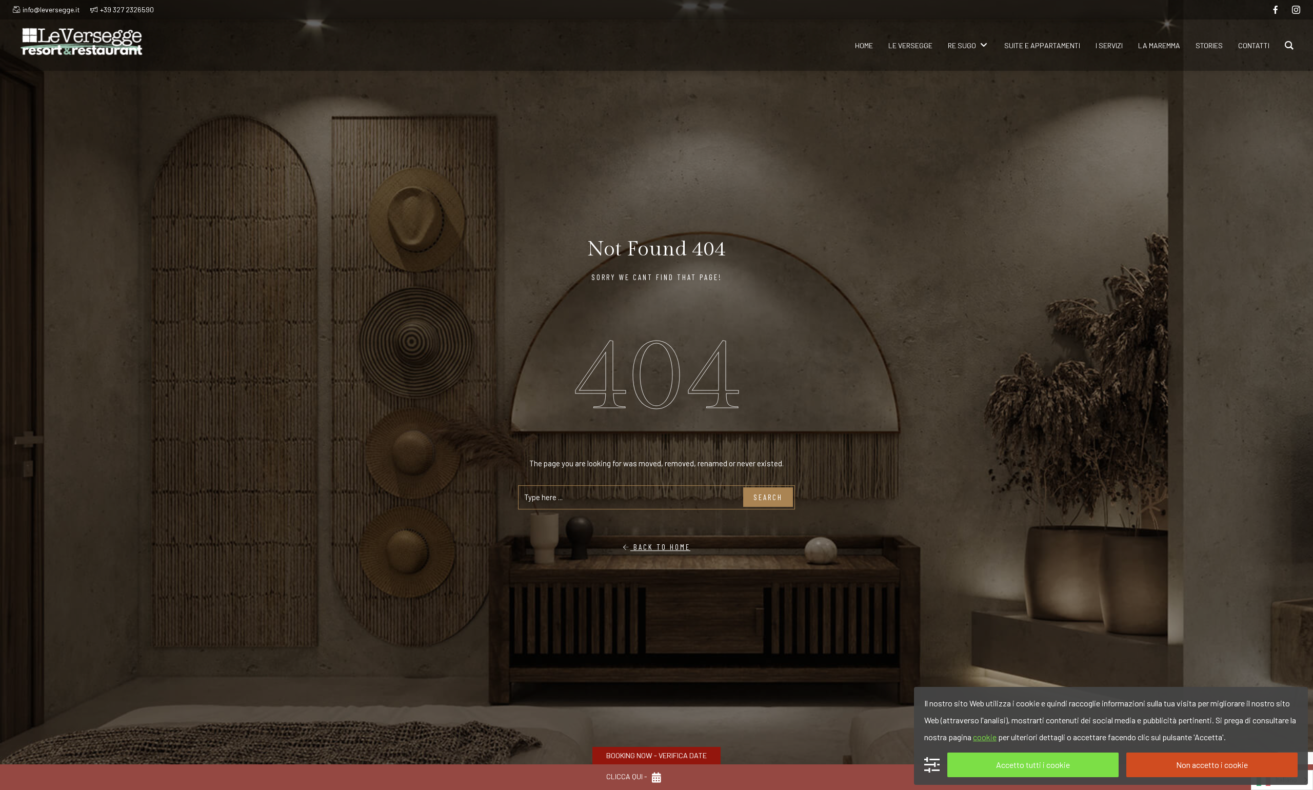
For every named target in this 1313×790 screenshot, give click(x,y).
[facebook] (1275, 10)
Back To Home (660, 546)
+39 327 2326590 (127, 9)
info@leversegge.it (51, 9)
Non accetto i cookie (1212, 764)
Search (768, 497)
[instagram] (1296, 10)
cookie (985, 737)
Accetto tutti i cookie (1033, 764)
